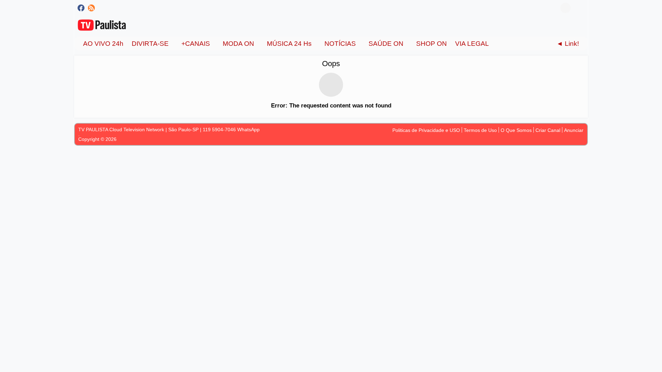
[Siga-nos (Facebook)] (81, 7)
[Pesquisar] (579, 8)
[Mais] (500, 43)
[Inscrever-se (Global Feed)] (91, 7)
